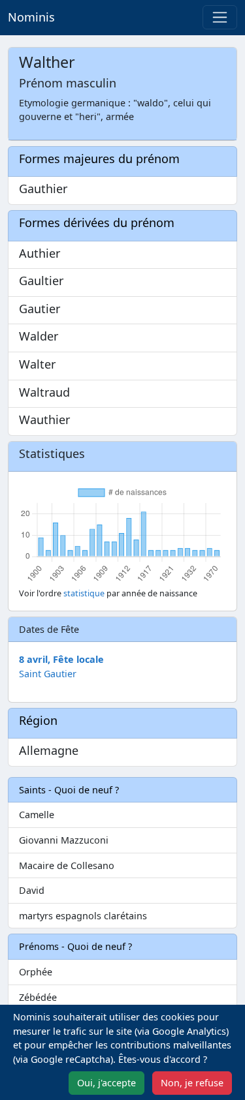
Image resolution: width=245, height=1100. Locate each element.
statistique (84, 593)
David (31, 890)
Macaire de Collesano (66, 865)
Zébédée (38, 997)
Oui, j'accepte (106, 1083)
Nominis (31, 17)
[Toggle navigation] (220, 17)
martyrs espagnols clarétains (83, 915)
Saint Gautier (47, 673)
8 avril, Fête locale (61, 659)
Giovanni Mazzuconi (63, 840)
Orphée (35, 972)
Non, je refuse (192, 1083)
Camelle (36, 814)
